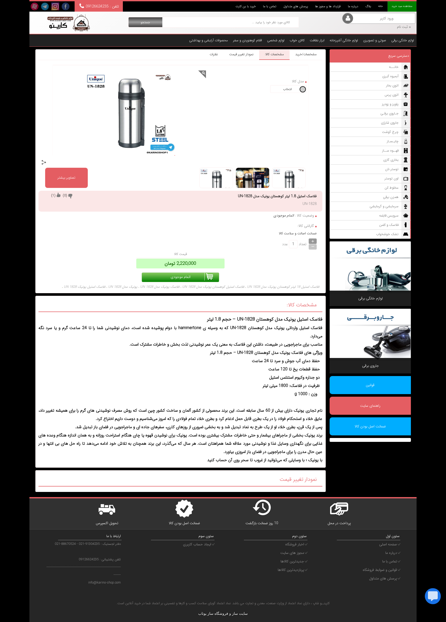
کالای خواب (297, 40)
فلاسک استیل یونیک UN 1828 (84, 287)
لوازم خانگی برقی (402, 40)
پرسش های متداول (295, 6)
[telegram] (45, 6)
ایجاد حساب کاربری (197, 544)
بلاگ (368, 6)
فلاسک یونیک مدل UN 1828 (159, 287)
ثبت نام (402, 27)
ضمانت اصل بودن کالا (370, 426)
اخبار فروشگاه (294, 544)
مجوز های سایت (292, 553)
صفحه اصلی (388, 544)
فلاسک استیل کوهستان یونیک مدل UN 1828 (213, 287)
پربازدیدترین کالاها (291, 570)
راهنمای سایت (370, 406)
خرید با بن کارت (246, 6)
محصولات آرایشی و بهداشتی (208, 40)
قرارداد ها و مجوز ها (328, 6)
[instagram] (55, 6)
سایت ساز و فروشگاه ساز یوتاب (223, 614)
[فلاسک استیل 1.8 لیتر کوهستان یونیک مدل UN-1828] (68, 23)
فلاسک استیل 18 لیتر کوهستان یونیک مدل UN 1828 (283, 287)
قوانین (370, 385)
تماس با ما (269, 6)
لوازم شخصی (275, 40)
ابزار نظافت (317, 40)
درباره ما (353, 6)
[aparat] (34, 6)
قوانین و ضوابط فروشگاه (380, 570)
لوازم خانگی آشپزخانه (344, 40)
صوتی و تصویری (374, 40)
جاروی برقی (370, 366)
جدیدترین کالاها (292, 561)
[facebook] (65, 6)
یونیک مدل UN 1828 (122, 287)
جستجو (145, 22)
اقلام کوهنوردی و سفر (247, 40)
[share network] (43, 162)
